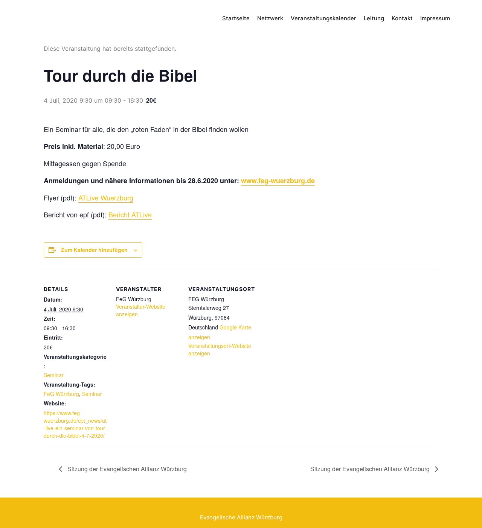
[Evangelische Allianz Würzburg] (67, 19)
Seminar (54, 375)
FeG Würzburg (61, 394)
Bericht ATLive (130, 214)
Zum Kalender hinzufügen (94, 249)
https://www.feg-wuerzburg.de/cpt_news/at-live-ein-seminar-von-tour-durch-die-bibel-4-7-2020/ (75, 424)
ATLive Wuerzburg (105, 197)
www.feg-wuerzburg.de (278, 180)
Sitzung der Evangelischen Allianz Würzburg (126, 468)
